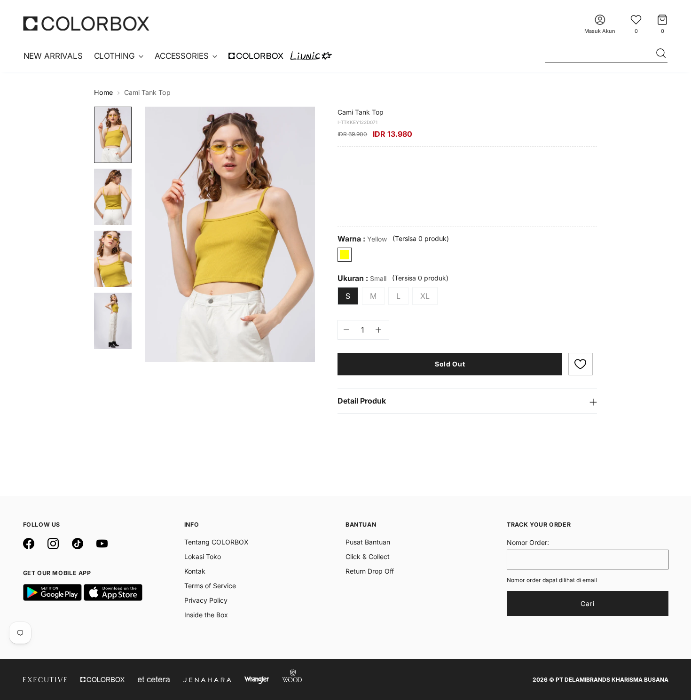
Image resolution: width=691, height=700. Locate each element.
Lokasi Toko (202, 556)
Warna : (362, 238)
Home (103, 92)
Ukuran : (362, 278)
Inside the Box (206, 615)
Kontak (194, 571)
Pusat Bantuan (368, 542)
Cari (588, 603)
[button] (580, 364)
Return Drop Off (370, 571)
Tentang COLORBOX (216, 542)
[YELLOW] (345, 255)
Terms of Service (210, 586)
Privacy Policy (206, 600)
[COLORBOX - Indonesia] (86, 23)
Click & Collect (368, 556)
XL (425, 296)
